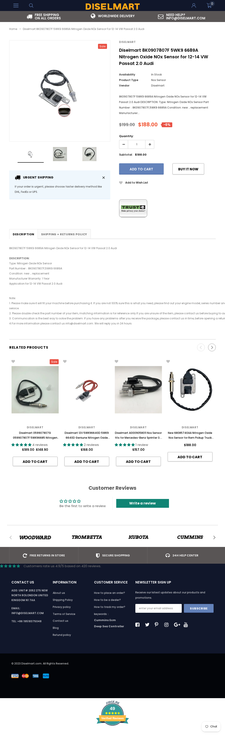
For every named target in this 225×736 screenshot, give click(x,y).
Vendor (124, 85)
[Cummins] (190, 537)
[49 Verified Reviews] (112, 733)
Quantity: (126, 136)
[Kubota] (138, 537)
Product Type (128, 80)
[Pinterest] (158, 625)
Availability (127, 74)
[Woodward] (35, 537)
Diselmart (127, 42)
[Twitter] (148, 625)
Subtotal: (126, 155)
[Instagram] (167, 625)
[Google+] (177, 625)
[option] (43, 16)
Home (13, 29)
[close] (103, 177)
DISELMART (190, 427)
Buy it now (188, 169)
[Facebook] (138, 625)
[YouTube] (187, 625)
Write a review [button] (142, 503)
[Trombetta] (86, 537)
